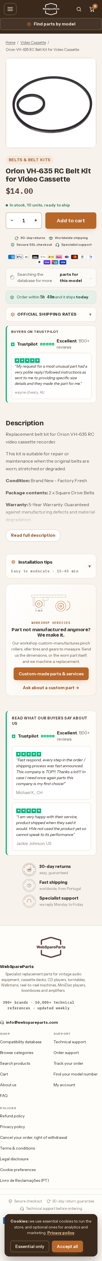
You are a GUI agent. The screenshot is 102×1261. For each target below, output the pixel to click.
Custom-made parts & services (51, 673)
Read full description (33, 535)
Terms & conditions (17, 1148)
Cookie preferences (18, 1169)
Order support (66, 1052)
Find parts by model (54, 24)
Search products (15, 1063)
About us (8, 1085)
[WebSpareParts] (51, 9)
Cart (4, 1074)
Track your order (68, 1063)
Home (10, 42)
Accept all (67, 1246)
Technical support (70, 1042)
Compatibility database (21, 1042)
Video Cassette (33, 42)
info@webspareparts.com (32, 1022)
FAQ (4, 1095)
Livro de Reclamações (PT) (24, 1180)
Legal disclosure (14, 1159)
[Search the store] (79, 9)
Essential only (29, 1246)
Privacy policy (12, 1126)
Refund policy (12, 1116)
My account (64, 1085)
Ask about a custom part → (51, 687)
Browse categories (16, 1052)
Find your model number (76, 1074)
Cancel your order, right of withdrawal (33, 1137)
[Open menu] (10, 9)
